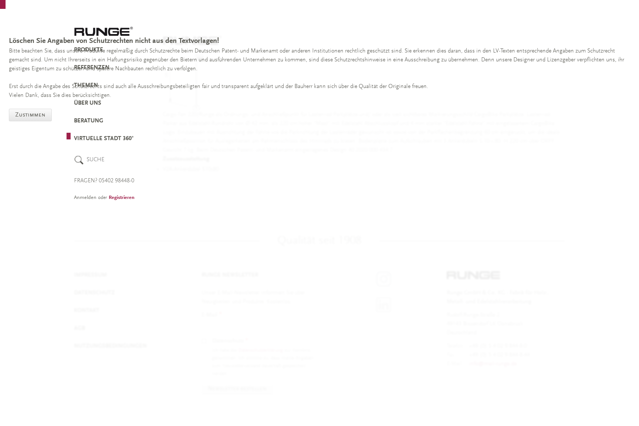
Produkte (88, 50)
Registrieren (122, 197)
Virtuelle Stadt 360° (103, 139)
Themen (86, 85)
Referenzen (91, 68)
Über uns (87, 103)
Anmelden (85, 197)
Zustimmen (30, 115)
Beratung (88, 121)
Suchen (79, 160)
